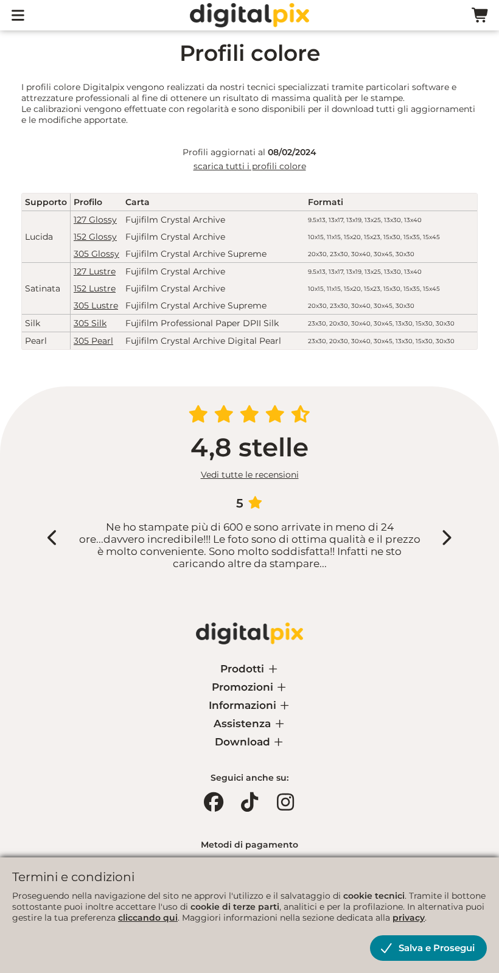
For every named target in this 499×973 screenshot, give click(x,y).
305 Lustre (96, 305)
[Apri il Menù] (18, 15)
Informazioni (244, 705)
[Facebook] (213, 802)
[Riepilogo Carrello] (480, 15)
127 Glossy (95, 219)
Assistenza (244, 723)
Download (244, 742)
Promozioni (244, 687)
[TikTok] (249, 802)
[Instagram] (285, 802)
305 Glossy (96, 253)
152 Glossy (95, 236)
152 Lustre (95, 288)
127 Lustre (95, 271)
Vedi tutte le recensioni (250, 474)
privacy (409, 917)
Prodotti (243, 669)
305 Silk (90, 323)
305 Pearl (93, 340)
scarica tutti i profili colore (250, 166)
